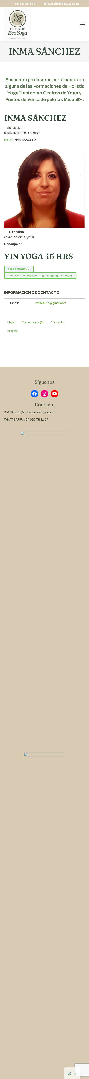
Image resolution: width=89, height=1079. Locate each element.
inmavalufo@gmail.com (50, 303)
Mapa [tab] (11, 322)
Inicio (7, 139)
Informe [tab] (12, 331)
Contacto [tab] (57, 322)
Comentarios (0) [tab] (33, 322)
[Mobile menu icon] (82, 24)
